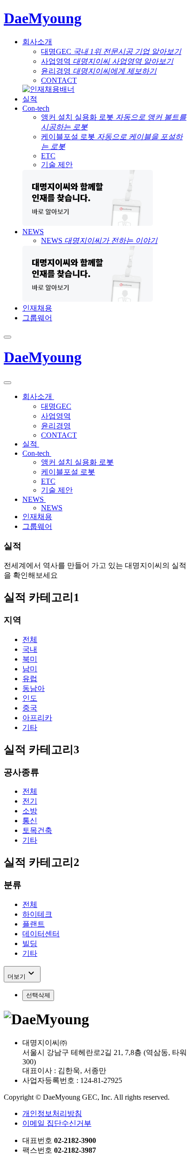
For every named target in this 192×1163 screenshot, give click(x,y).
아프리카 (37, 718)
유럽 (29, 679)
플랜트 (33, 924)
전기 (29, 801)
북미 (29, 659)
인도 (29, 698)
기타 (29, 727)
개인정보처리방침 (52, 1113)
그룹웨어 (37, 318)
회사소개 (37, 42)
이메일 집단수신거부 (56, 1123)
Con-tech (35, 108)
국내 (29, 649)
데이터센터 (41, 934)
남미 (29, 669)
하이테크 (37, 914)
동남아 (33, 688)
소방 (29, 811)
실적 (29, 99)
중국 (29, 708)
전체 (29, 639)
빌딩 (29, 943)
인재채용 (37, 308)
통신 (29, 821)
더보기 (22, 973)
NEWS (33, 232)
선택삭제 (38, 995)
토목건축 (37, 830)
